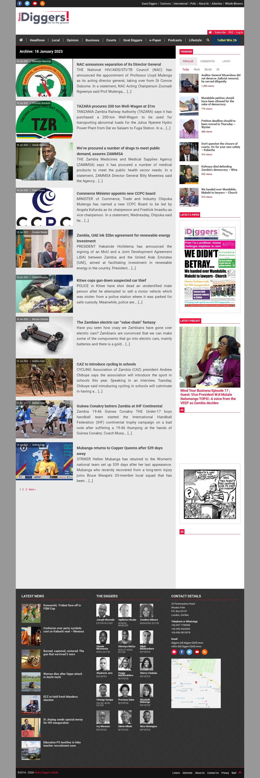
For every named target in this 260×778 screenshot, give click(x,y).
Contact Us (213, 772)
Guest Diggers (149, 3)
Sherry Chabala (148, 673)
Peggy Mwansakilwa (125, 674)
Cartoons (165, 3)
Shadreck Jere (104, 673)
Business (92, 40)
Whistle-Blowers (234, 3)
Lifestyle (195, 40)
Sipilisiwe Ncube (127, 619)
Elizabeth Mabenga (145, 700)
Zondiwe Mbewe (149, 619)
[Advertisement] (171, 19)
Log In (239, 32)
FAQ (231, 32)
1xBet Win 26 (227, 40)
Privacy (225, 772)
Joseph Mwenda (105, 619)
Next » (32, 489)
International (180, 3)
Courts (111, 40)
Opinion (73, 40)
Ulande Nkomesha (102, 647)
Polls (193, 3)
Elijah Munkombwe (147, 647)
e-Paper (155, 40)
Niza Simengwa (148, 726)
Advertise (217, 3)
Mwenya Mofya (126, 646)
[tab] (188, 61)
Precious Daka (126, 699)
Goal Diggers (132, 40)
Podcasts (175, 40)
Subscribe (220, 32)
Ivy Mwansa (103, 726)
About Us (204, 3)
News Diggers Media (46, 772)
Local (56, 40)
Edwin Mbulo (125, 726)
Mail (234, 772)
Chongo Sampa (105, 699)
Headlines (37, 40)
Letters (176, 772)
